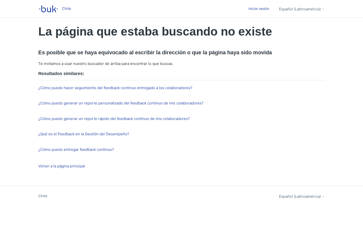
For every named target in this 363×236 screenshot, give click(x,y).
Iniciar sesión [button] (258, 8)
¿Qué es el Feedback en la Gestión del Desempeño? (83, 134)
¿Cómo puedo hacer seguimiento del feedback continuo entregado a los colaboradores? (115, 87)
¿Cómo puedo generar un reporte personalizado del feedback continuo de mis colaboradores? (120, 103)
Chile (42, 196)
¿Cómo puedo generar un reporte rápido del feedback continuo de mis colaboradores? (114, 118)
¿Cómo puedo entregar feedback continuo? (76, 149)
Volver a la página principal (61, 166)
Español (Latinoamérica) (300, 9)
